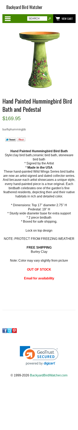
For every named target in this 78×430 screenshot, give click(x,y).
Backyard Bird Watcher (24, 7)
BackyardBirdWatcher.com (48, 375)
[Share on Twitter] (10, 140)
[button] (39, 356)
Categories (7, 18)
